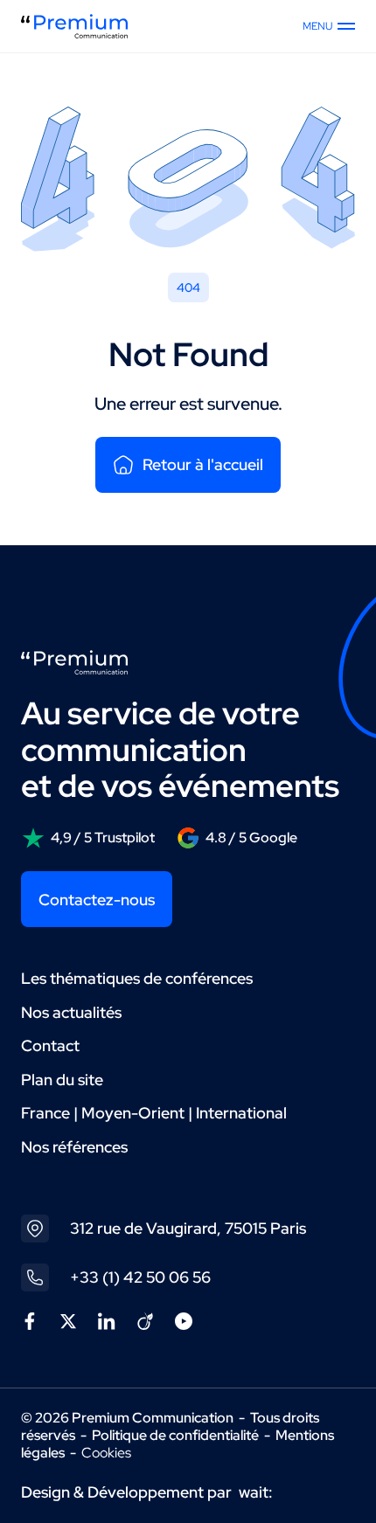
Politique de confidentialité (175, 1435)
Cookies (106, 1453)
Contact (50, 1045)
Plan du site (62, 1080)
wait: (256, 1492)
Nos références (74, 1147)
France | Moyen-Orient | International (154, 1113)
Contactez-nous (96, 900)
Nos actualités (71, 1012)
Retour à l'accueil (203, 464)
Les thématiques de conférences (137, 978)
